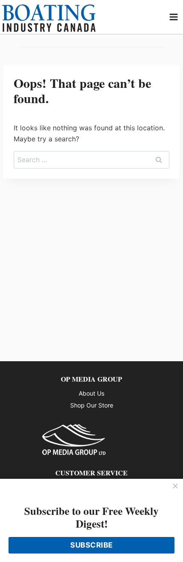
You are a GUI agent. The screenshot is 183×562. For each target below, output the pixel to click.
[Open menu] (174, 17)
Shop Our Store (91, 405)
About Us (91, 393)
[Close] (175, 486)
